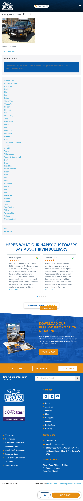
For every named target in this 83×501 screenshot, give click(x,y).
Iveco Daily (8, 116)
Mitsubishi (8, 133)
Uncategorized (10, 219)
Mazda (7, 128)
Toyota (6, 151)
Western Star (9, 213)
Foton (6, 98)
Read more (13, 289)
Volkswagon (9, 154)
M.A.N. (7, 186)
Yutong (7, 216)
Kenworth (8, 183)
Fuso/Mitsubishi (10, 169)
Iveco (6, 181)
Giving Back (9, 231)
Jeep (6, 119)
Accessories (9, 80)
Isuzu (6, 113)
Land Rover (8, 122)
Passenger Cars (10, 83)
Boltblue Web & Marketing (57, 484)
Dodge (7, 89)
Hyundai (7, 110)
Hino (6, 175)
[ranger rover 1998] (18, 30)
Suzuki (7, 148)
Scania (7, 201)
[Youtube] (57, 396)
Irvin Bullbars (7, 484)
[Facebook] (46, 396)
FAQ (6, 228)
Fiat (5, 92)
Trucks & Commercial (12, 157)
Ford (6, 95)
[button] (80, 6)
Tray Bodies (9, 207)
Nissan (7, 136)
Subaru (7, 145)
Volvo (6, 210)
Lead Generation (74, 484)
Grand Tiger (8, 101)
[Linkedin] (51, 396)
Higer (6, 172)
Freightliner (8, 166)
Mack (6, 189)
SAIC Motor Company (12, 142)
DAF (6, 160)
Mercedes (8, 130)
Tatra (6, 204)
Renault (7, 139)
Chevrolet (8, 86)
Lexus (6, 125)
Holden (7, 107)
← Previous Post (8, 51)
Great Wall (8, 104)
